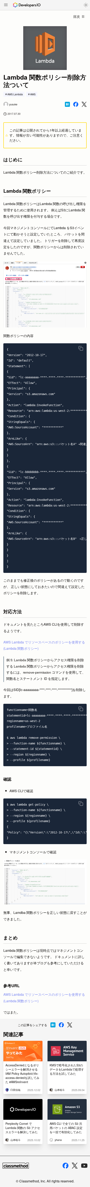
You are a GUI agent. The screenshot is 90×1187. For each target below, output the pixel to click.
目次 (76, 16)
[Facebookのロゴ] (65, 1166)
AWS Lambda (15, 94)
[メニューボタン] (6, 5)
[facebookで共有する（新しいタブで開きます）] (75, 104)
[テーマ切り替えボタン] (85, 5)
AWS (33, 94)
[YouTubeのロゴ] (84, 1166)
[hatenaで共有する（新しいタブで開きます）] (67, 104)
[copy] (80, 348)
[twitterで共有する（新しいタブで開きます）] (84, 104)
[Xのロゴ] (75, 1166)
